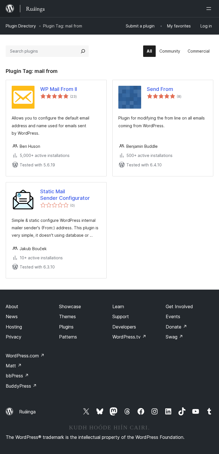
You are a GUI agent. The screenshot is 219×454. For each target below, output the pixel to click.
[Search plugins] (83, 51)
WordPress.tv (129, 337)
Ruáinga (27, 412)
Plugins (66, 327)
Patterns (68, 337)
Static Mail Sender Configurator (65, 194)
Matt (14, 366)
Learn (118, 306)
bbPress (17, 376)
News (12, 316)
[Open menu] (210, 8)
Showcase (70, 306)
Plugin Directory (21, 25)
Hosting (14, 327)
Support (120, 316)
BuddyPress (21, 386)
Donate (176, 327)
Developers (124, 327)
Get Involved (179, 306)
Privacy (13, 337)
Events (173, 316)
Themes (67, 316)
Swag (174, 337)
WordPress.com (25, 356)
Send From (160, 89)
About (12, 306)
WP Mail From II (58, 89)
